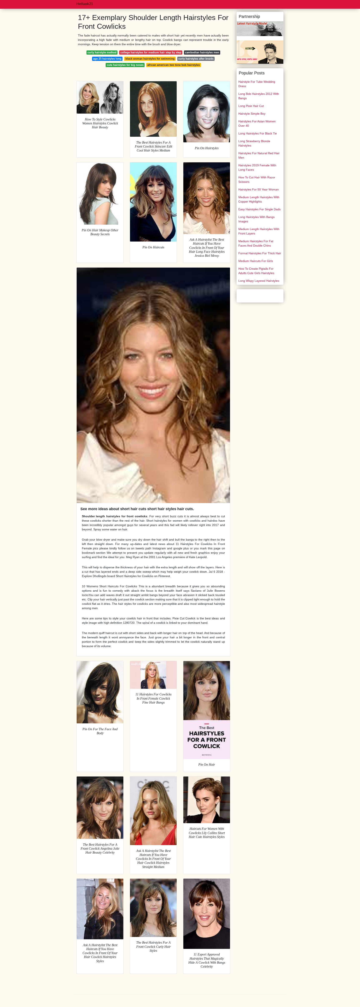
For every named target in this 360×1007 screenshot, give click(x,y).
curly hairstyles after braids (196, 58)
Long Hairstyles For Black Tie (257, 133)
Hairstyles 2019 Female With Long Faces (257, 167)
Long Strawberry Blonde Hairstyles (254, 143)
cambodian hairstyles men (202, 52)
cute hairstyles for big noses (125, 64)
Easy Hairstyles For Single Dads (259, 209)
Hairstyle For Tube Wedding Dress (256, 84)
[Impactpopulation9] (260, 28)
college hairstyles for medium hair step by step (150, 52)
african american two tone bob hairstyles (173, 64)
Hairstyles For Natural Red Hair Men (259, 155)
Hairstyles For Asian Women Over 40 (257, 123)
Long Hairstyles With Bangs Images (256, 219)
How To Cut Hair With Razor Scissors (256, 179)
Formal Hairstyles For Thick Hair (259, 253)
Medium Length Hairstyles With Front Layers (258, 231)
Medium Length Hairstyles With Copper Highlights (258, 199)
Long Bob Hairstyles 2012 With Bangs (258, 96)
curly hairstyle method (102, 52)
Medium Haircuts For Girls (255, 261)
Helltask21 (84, 4)
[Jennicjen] (260, 52)
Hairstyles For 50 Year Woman (258, 189)
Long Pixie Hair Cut (251, 106)
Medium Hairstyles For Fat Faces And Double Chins (255, 243)
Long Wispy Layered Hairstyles (258, 280)
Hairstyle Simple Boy (251, 113)
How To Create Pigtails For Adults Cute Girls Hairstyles (256, 271)
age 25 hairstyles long (107, 58)
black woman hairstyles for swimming (150, 58)
